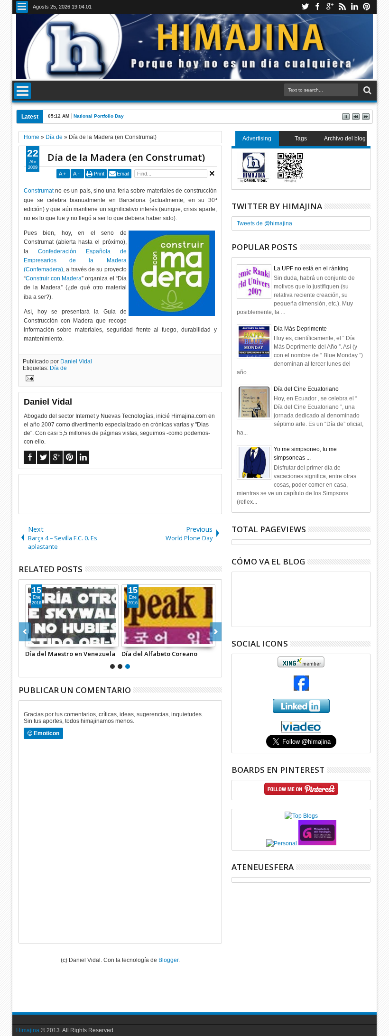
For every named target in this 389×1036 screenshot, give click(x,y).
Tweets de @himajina (264, 223)
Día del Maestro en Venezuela (70, 653)
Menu (22, 7)
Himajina (27, 1030)
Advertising (256, 138)
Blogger (168, 960)
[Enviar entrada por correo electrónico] (28, 379)
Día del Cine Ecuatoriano (306, 389)
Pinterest (367, 7)
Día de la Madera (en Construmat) (126, 157)
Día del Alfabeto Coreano (159, 653)
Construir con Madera (54, 278)
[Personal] (281, 843)
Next (25, 631)
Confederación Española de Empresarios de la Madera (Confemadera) (75, 260)
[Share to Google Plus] (53, 639)
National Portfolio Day (99, 116)
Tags (301, 138)
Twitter (305, 7)
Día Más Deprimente (300, 328)
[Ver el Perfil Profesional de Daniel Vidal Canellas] (301, 730)
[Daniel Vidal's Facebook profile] (301, 688)
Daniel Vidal (76, 361)
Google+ (330, 7)
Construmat (39, 190)
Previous (216, 631)
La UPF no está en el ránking (311, 268)
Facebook (317, 7)
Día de (58, 368)
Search (366, 90)
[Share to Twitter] (43, 639)
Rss (342, 7)
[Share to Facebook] (32, 639)
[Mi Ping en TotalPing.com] (317, 843)
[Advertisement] (130, 493)
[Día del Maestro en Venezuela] (72, 615)
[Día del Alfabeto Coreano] (168, 615)
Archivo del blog (345, 138)
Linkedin (354, 7)
